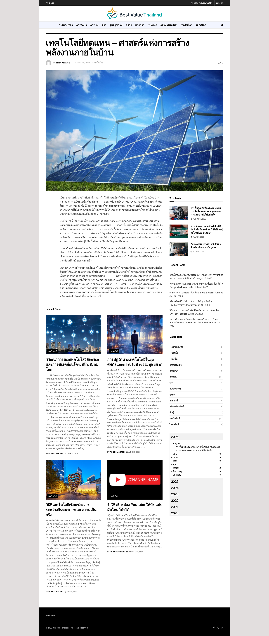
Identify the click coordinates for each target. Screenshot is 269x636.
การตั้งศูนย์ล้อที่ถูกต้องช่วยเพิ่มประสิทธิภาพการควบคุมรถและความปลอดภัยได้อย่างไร (206, 211)
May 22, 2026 (71, 591)
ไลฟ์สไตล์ (201, 25)
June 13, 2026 (134, 452)
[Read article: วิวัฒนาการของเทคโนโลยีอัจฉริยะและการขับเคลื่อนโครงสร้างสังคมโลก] (73, 334)
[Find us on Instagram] (222, 628)
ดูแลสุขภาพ (116, 25)
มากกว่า (139, 25)
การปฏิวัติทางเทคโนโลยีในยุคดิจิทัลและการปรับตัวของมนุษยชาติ (134, 362)
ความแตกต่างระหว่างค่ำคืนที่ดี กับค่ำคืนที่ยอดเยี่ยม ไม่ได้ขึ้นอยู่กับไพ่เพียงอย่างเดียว (207, 229)
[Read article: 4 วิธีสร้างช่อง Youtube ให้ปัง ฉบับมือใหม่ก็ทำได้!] (135, 480)
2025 (175, 481)
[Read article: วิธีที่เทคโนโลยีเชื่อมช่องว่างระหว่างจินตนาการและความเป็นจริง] (73, 480)
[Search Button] (222, 25)
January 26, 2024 (135, 551)
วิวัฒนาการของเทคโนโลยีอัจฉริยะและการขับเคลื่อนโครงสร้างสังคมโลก (72, 364)
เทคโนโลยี (186, 25)
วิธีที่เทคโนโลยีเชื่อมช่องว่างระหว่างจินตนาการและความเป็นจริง (71, 509)
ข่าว (104, 25)
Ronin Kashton (62, 62)
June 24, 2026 (72, 453)
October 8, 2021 (83, 62)
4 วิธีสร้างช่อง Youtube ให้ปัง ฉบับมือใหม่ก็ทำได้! (134, 507)
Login (220, 2)
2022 (175, 500)
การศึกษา (81, 25)
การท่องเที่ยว (66, 25)
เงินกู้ (172, 412)
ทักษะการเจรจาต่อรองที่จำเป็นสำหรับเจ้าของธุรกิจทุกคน (206, 245)
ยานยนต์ (152, 25)
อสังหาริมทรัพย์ (168, 25)
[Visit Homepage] (134, 13)
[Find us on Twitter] (218, 628)
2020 (175, 512)
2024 (175, 487)
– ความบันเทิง (176, 346)
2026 (175, 436)
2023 (175, 493)
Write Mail (50, 2)
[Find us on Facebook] (214, 628)
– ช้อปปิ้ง (174, 352)
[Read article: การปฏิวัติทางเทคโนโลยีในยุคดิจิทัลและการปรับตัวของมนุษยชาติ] (135, 334)
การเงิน (94, 25)
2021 (175, 506)
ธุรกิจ (129, 25)
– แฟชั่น (173, 358)
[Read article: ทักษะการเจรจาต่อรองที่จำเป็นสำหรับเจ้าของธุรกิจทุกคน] (179, 249)
